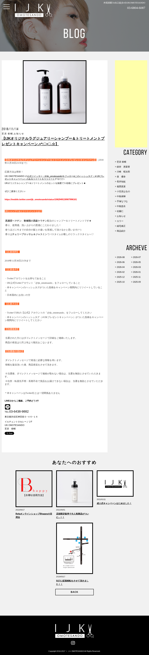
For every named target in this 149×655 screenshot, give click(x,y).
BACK (74, 592)
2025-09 (137, 282)
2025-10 (121, 282)
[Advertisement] (131, 103)
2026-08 (121, 257)
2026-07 (137, 257)
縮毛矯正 (121, 226)
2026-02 (121, 272)
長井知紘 (121, 181)
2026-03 (137, 267)
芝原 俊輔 (121, 162)
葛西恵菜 (121, 186)
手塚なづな (122, 201)
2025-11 (137, 277)
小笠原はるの (123, 191)
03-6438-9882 (19, 411)
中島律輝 (121, 196)
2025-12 (121, 277)
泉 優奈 (121, 176)
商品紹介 (121, 231)
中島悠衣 (121, 206)
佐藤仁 (120, 211)
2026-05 (137, 262)
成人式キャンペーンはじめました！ (114, 503)
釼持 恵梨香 (123, 166)
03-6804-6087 (136, 8)
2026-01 (137, 272)
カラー (120, 221)
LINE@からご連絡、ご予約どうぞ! (22, 400)
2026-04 (121, 267)
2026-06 (121, 262)
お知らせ (121, 216)
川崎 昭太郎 (123, 171)
